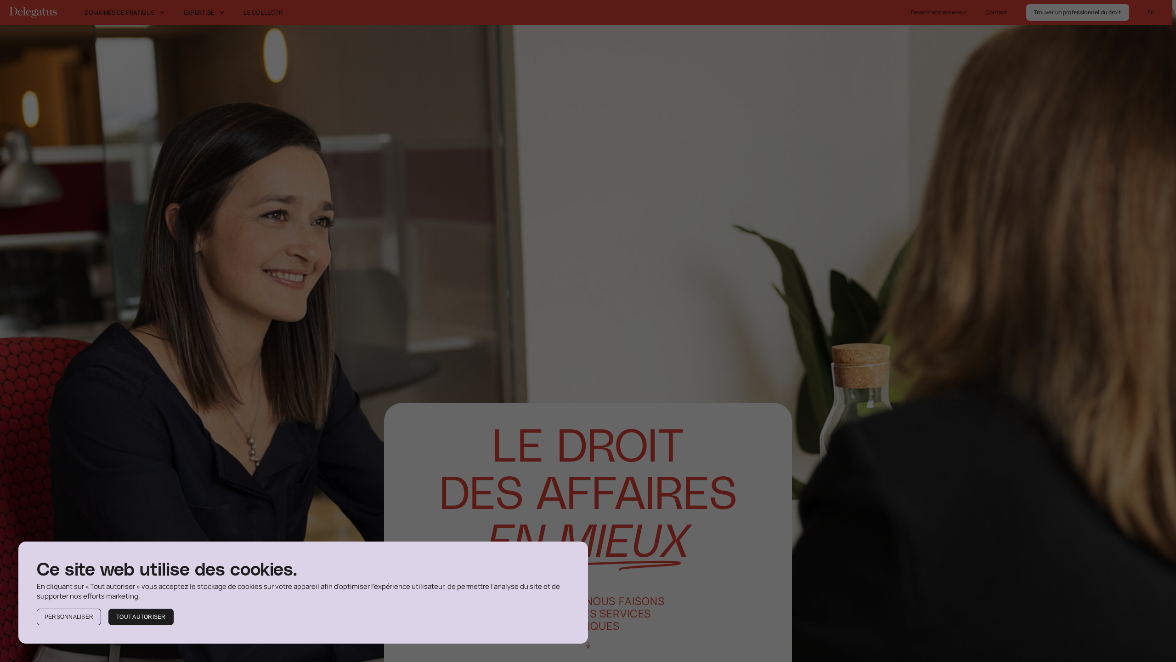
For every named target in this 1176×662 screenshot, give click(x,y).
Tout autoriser (140, 617)
